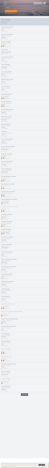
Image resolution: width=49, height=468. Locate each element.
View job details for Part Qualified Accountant (24, 178)
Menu (44, 3)
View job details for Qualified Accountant (24, 29)
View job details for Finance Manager (24, 44)
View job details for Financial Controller (24, 96)
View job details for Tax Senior (24, 133)
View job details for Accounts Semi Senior (24, 59)
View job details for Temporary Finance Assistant (24, 209)
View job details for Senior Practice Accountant (24, 261)
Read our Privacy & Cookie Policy (27, 464)
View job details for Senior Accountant (24, 119)
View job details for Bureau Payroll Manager (24, 148)
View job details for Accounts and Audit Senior (24, 268)
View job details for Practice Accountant (24, 141)
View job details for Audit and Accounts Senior (24, 328)
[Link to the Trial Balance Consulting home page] (10, 3)
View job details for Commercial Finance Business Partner (24, 313)
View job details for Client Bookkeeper (24, 171)
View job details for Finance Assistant (24, 104)
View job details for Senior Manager (24, 21)
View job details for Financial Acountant (24, 276)
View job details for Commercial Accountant (24, 194)
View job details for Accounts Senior (24, 88)
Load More (24, 394)
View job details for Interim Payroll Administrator (24, 321)
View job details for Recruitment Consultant (24, 186)
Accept (41, 464)
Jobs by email (37, 3)
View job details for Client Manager (24, 66)
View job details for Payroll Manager (24, 380)
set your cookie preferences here (8, 466)
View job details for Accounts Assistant (24, 74)
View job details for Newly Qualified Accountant (24, 201)
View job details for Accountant (24, 51)
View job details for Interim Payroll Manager (24, 306)
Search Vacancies (12, 11)
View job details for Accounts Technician (24, 36)
